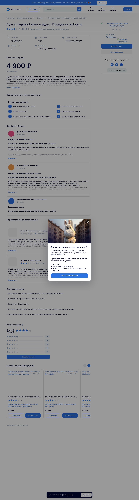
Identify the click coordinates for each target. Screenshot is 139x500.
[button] (88, 222)
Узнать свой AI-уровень (69, 275)
